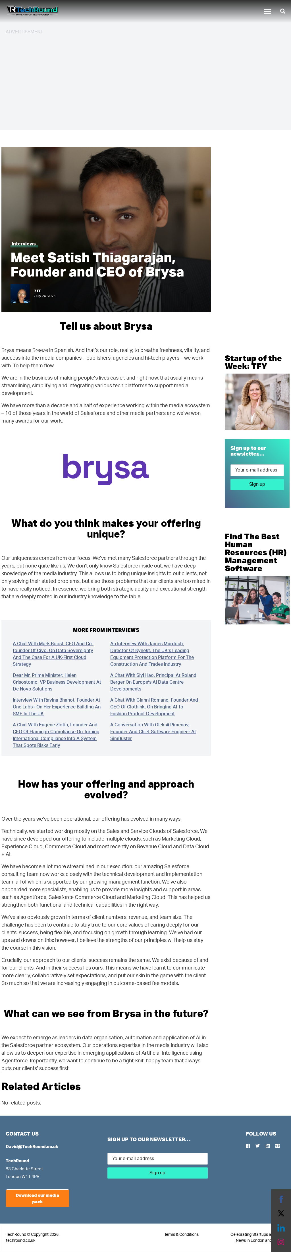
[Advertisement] (145, 80)
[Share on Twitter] (281, 1213)
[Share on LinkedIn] (281, 1228)
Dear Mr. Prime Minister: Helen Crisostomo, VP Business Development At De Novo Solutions (57, 682)
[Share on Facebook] (281, 1199)
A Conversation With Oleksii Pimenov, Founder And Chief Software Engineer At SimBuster (153, 732)
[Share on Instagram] (281, 1242)
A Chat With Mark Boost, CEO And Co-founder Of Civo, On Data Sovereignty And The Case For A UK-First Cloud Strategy (53, 654)
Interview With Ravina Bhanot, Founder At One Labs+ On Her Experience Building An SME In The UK (57, 707)
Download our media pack (37, 1198)
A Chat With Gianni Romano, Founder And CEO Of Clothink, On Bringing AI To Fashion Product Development (154, 707)
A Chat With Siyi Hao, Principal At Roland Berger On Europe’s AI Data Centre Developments (153, 682)
